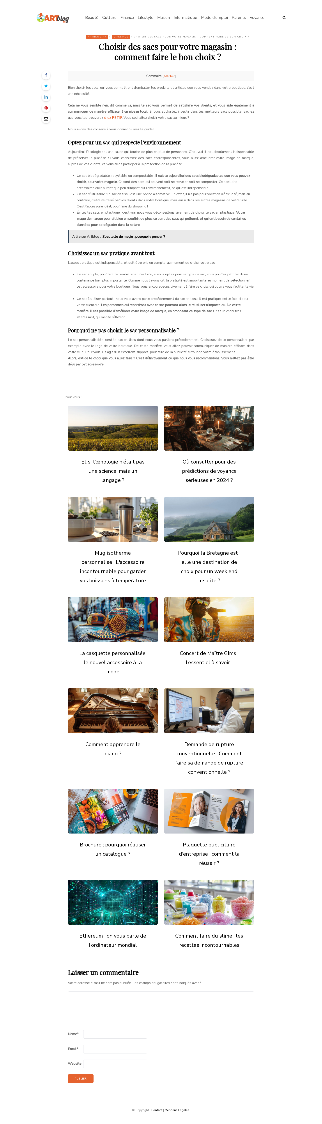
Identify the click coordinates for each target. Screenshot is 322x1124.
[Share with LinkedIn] (46, 97)
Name (73, 1034)
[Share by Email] (46, 119)
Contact (156, 1110)
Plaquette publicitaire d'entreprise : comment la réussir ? (209, 854)
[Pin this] (46, 108)
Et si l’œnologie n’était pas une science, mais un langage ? (113, 471)
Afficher (169, 76)
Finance (127, 17)
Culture (109, 17)
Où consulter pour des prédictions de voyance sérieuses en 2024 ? (209, 471)
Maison (163, 17)
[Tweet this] (46, 86)
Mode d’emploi (214, 17)
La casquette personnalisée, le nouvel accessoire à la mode (113, 662)
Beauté (91, 17)
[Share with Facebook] (46, 75)
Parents (239, 17)
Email (73, 1048)
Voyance (257, 17)
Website (74, 1063)
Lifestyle (145, 17)
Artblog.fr (97, 36)
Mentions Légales (177, 1110)
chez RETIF (113, 117)
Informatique (185, 17)
